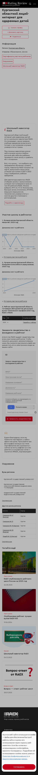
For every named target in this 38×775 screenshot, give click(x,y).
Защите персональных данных (15, 759)
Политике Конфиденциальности (15, 756)
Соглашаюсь (19, 767)
